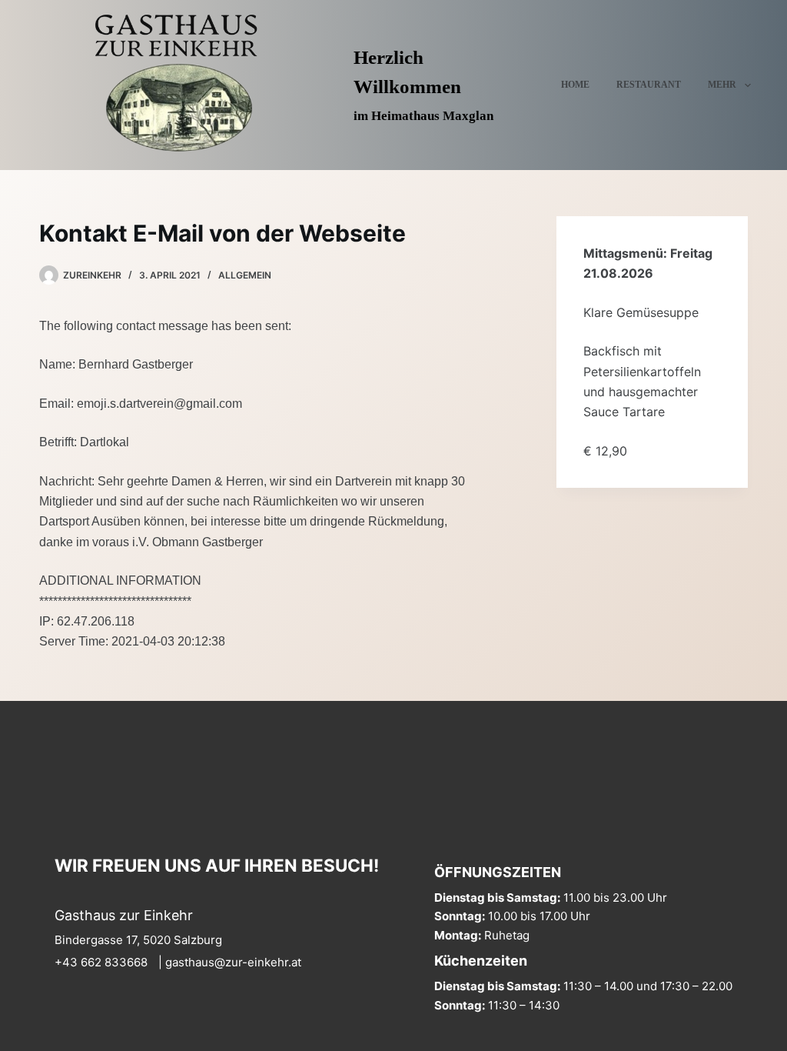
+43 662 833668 (101, 962)
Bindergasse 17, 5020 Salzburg (138, 940)
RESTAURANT (648, 84)
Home (575, 84)
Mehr (722, 84)
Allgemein (244, 275)
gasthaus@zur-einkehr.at (233, 962)
